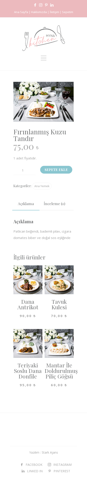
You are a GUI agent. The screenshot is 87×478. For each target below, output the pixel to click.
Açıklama (26, 203)
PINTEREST (62, 471)
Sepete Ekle (56, 169)
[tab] (25, 203)
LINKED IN (35, 471)
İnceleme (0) (54, 203)
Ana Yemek (42, 186)
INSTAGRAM (62, 464)
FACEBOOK (34, 464)
